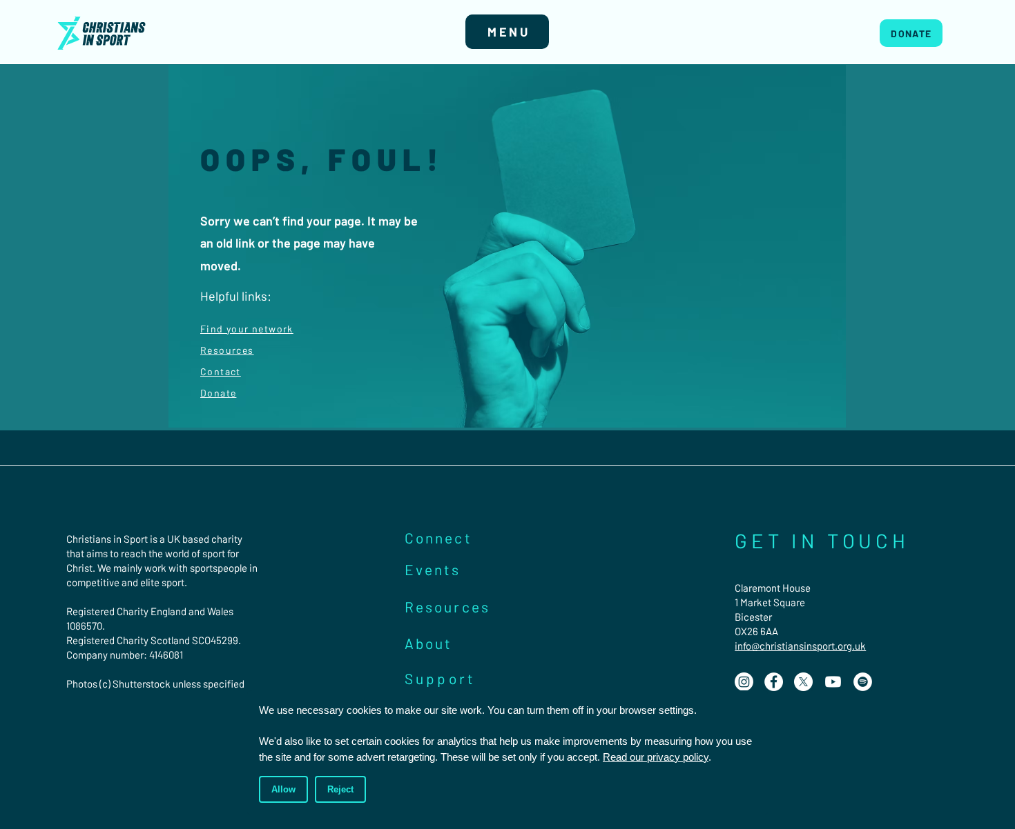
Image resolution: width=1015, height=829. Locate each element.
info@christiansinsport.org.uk (800, 645)
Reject (340, 789)
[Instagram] (744, 681)
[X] (803, 681)
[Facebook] (773, 681)
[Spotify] (862, 681)
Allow (283, 789)
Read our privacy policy (655, 757)
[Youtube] (833, 681)
